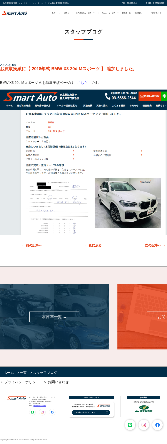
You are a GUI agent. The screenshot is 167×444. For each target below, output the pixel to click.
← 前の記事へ (32, 245)
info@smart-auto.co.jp (39, 405)
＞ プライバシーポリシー (19, 382)
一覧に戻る (93, 245)
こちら (82, 83)
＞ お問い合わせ (56, 382)
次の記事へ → (155, 245)
